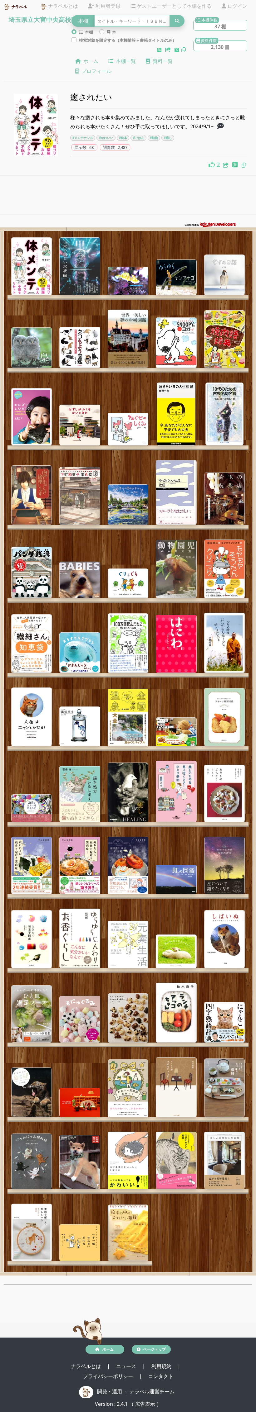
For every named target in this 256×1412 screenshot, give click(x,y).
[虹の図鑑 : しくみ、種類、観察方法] (176, 879)
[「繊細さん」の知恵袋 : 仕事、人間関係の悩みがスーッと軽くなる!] (32, 644)
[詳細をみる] (220, 126)
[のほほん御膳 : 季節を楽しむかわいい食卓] (224, 1088)
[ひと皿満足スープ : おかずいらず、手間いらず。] (32, 1014)
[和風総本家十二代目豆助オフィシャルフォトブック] (80, 1162)
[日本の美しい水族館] (80, 266)
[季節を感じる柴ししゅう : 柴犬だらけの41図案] (32, 1232)
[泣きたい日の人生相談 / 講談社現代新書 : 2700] (176, 414)
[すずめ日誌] (224, 275)
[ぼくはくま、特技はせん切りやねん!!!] (176, 732)
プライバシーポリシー (108, 1376)
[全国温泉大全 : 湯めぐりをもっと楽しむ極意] (128, 717)
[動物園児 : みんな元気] (176, 569)
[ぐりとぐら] (128, 583)
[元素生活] (128, 944)
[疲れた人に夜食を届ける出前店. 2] (80, 865)
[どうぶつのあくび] (32, 1092)
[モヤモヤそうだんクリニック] (224, 569)
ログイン (236, 6)
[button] (160, 49)
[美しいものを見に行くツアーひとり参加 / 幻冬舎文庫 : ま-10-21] (176, 791)
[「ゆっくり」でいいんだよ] (176, 492)
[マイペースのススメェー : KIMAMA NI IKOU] (176, 951)
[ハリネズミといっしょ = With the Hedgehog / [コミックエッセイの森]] (128, 1160)
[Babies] (80, 580)
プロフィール (95, 71)
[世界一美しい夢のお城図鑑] (128, 339)
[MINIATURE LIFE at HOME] (80, 1102)
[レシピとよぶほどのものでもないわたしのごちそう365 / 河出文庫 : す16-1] (224, 793)
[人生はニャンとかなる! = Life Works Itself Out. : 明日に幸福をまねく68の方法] (32, 717)
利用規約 (162, 1366)
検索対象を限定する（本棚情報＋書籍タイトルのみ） (127, 40)
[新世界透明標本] (80, 726)
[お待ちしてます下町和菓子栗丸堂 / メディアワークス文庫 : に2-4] (80, 495)
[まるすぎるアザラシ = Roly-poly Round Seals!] (80, 653)
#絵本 (123, 138)
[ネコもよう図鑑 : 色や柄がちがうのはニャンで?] (80, 347)
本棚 (88, 32)
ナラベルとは (62, 6)
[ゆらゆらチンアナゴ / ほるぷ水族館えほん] (176, 277)
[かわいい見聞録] (128, 1088)
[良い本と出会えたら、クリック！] (212, 165)
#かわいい (106, 138)
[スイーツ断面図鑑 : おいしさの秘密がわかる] (224, 717)
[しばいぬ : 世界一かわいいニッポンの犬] (224, 938)
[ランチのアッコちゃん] (176, 1012)
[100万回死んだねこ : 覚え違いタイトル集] (128, 643)
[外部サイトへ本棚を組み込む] (168, 49)
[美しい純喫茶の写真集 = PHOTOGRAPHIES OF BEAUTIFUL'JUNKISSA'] (224, 1160)
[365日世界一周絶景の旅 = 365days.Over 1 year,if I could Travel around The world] (32, 808)
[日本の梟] (32, 348)
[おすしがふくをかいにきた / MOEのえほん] (80, 425)
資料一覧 (161, 61)
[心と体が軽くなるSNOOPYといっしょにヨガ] (176, 343)
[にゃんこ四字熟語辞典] (224, 1022)
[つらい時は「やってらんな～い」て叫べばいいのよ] (224, 643)
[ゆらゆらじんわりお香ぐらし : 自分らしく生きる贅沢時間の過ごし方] (80, 938)
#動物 (154, 138)
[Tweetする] (177, 49)
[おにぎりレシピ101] (32, 416)
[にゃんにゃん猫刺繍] (32, 1161)
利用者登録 (107, 6)
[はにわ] (176, 644)
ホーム (89, 61)
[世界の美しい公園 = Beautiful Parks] (128, 505)
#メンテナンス (82, 138)
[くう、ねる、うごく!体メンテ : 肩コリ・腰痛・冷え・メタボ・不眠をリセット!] (32, 266)
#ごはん (138, 138)
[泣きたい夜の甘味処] (128, 865)
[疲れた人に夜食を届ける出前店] (32, 865)
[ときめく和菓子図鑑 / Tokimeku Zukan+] (32, 938)
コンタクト (160, 1376)
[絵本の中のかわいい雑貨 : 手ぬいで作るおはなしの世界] (128, 1233)
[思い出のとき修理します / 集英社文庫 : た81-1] (32, 495)
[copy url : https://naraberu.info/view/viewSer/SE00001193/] (244, 165)
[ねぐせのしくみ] (128, 429)
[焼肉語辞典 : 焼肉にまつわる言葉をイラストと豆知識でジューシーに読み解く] (224, 339)
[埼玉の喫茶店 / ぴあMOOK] (224, 499)
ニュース (126, 1366)
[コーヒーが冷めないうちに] (176, 1087)
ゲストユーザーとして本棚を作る (173, 6)
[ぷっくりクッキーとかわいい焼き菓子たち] (128, 1018)
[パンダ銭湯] (32, 572)
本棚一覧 (124, 61)
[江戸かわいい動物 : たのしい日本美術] (176, 1160)
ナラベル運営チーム (152, 1391)
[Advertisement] (128, 197)
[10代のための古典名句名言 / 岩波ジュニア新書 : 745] (224, 414)
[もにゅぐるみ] (80, 1019)
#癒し (168, 138)
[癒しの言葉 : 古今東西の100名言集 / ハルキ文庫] (128, 792)
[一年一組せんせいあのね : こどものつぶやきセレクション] (80, 1242)
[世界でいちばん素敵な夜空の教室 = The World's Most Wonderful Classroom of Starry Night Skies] (224, 865)
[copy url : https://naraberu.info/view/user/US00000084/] (183, 49)
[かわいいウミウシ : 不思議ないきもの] (128, 281)
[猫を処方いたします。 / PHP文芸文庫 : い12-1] (80, 794)
